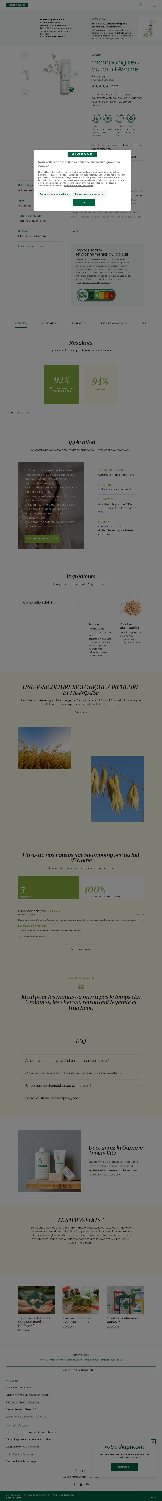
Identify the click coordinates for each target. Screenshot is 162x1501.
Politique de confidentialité (78, 185)
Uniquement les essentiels (90, 194)
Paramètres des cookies (54, 194)
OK (83, 202)
